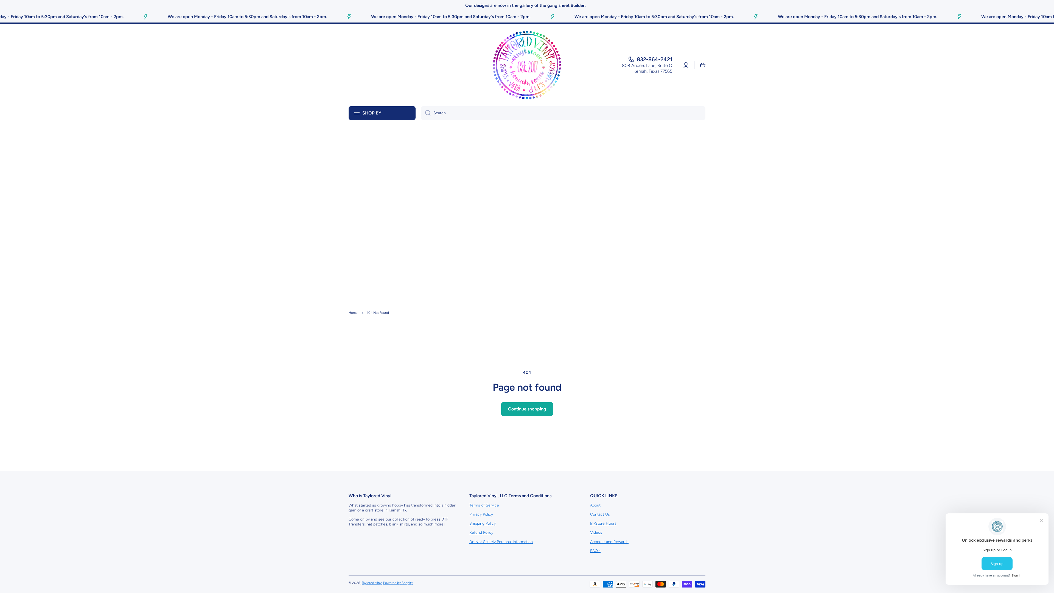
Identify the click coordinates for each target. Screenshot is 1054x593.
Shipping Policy (482, 523)
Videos (596, 532)
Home (353, 313)
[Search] (426, 113)
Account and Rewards (609, 541)
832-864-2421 (654, 59)
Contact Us (600, 514)
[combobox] (563, 113)
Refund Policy (481, 532)
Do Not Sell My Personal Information (501, 541)
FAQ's (595, 551)
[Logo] (527, 65)
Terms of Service (484, 505)
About (595, 505)
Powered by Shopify (398, 583)
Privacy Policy (481, 514)
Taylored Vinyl (372, 583)
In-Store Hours (603, 523)
